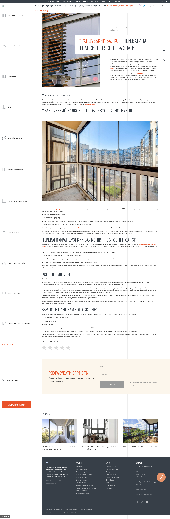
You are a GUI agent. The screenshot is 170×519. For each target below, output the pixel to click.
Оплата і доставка (86, 509)
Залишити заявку (16, 405)
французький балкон (62, 209)
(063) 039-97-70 (141, 477)
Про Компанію (67, 1)
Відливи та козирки (112, 469)
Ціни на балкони (81, 477)
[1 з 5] (44, 347)
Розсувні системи (111, 472)
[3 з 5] (56, 347)
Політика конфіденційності (55, 509)
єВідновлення (8, 344)
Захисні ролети (81, 483)
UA (166, 1)
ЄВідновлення (53, 1)
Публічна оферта (72, 509)
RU (162, 1)
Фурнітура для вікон (112, 477)
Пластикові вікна (81, 469)
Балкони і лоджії (81, 472)
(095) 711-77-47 (158, 6)
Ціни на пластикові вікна (84, 475)
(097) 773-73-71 (141, 474)
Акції (78, 1)
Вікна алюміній (111, 475)
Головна (112, 28)
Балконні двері (111, 466)
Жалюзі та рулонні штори (84, 485)
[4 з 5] (62, 347)
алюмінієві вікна (89, 104)
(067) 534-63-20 (141, 489)
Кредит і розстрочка (90, 1)
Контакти (118, 1)
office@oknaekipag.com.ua (144, 494)
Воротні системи (81, 491)
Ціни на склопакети (82, 480)
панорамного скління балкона (77, 228)
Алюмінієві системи (82, 493)
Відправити (112, 384)
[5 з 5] (68, 347)
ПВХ (79, 104)
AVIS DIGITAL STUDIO (69, 513)
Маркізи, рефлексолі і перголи (86, 488)
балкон (112, 68)
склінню (140, 73)
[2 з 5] (50, 347)
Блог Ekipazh (106, 1)
